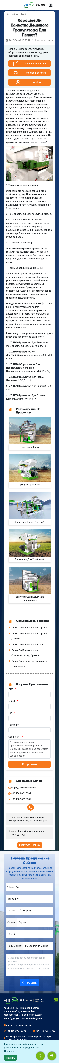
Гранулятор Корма (29, 447)
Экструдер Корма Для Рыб (29, 522)
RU (50, 5)
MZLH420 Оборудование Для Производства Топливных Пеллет (23, 368)
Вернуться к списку (29, 845)
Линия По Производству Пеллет (28, 644)
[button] (52, 1056)
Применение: (14, 946)
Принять (10, 1057)
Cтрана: (11, 922)
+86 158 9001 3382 (16, 1030)
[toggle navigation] (7, 5)
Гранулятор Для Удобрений (29, 559)
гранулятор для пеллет (18, 142)
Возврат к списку (43, 40)
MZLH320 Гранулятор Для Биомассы (28, 342)
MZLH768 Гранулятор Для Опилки (26, 386)
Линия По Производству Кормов (29, 627)
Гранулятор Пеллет (29, 484)
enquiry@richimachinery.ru (19, 1025)
